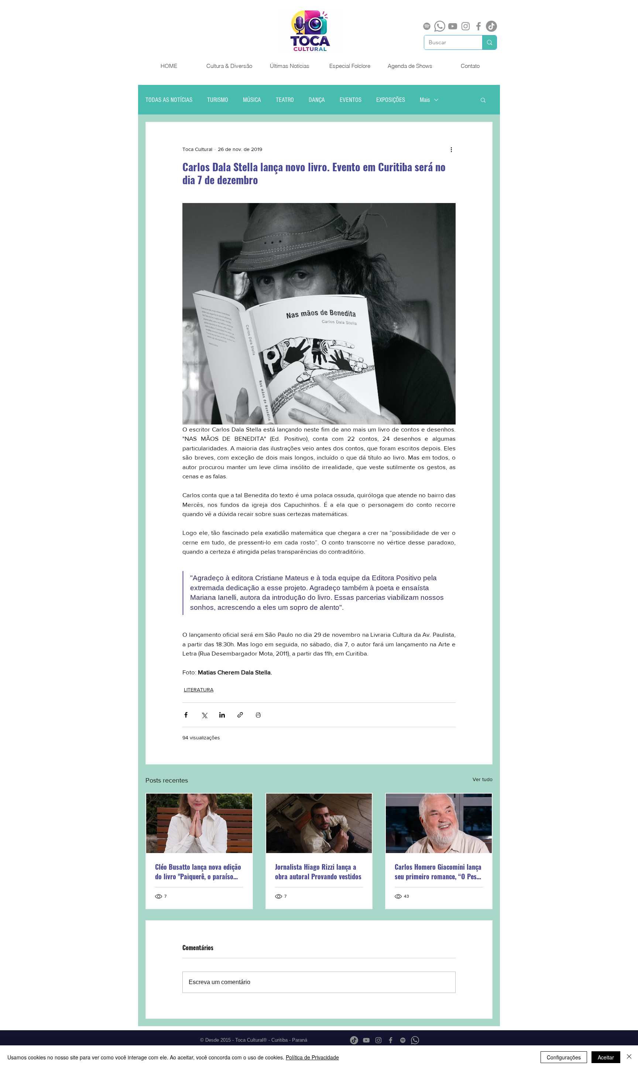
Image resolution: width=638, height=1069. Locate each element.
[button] (483, 100)
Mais (425, 99)
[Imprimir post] (258, 714)
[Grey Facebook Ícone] (478, 26)
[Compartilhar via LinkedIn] (222, 714)
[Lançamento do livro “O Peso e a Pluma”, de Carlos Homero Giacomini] (439, 823)
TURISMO (217, 99)
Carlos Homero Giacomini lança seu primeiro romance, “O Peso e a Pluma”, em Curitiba (438, 871)
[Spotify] (426, 26)
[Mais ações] (451, 149)
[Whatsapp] (439, 26)
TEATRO (285, 99)
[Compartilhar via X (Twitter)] (203, 714)
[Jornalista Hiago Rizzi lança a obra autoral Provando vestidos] (319, 823)
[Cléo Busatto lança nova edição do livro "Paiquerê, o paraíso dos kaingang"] (199, 823)
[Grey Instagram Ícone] (465, 26)
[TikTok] (491, 26)
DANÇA (317, 99)
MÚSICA (252, 99)
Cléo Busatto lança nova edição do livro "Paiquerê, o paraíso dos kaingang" (198, 871)
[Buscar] (489, 42)
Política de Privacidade (312, 1057)
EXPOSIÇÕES (390, 99)
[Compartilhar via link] (240, 714)
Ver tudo (483, 779)
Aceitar (606, 1057)
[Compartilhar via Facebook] (185, 714)
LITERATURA (198, 689)
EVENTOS (350, 99)
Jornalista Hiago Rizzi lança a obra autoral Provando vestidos (318, 871)
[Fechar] (629, 1057)
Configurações (564, 1057)
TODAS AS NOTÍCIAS (168, 99)
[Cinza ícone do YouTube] (452, 26)
